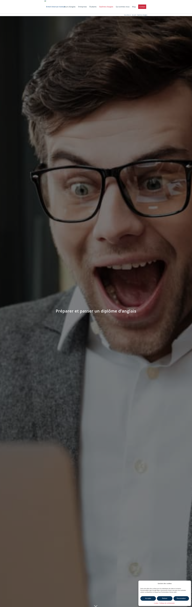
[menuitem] (70, 7)
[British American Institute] (54, 7)
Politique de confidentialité (167, 603)
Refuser (164, 598)
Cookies (156, 603)
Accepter (148, 598)
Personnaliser (181, 598)
